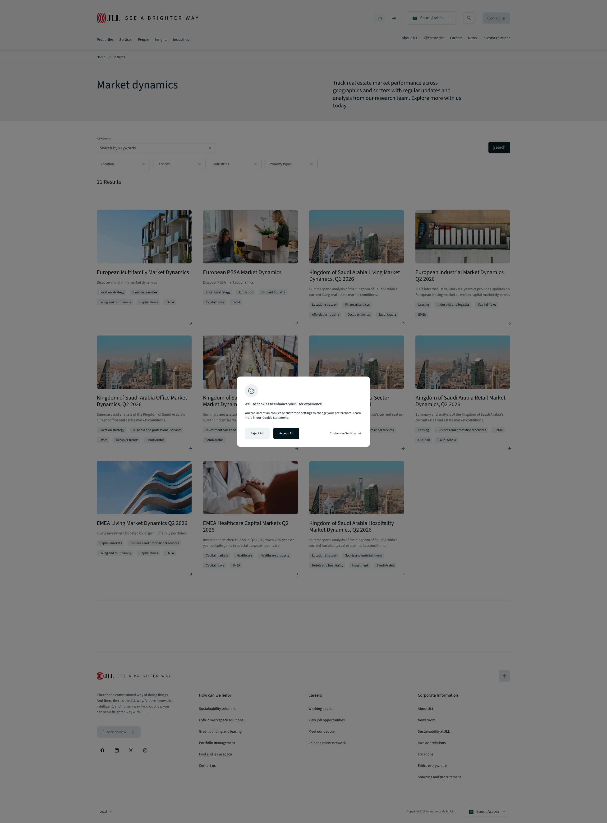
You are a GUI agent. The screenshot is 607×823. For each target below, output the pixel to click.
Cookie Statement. (275, 417)
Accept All (286, 433)
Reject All (257, 433)
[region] (303, 412)
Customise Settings (346, 433)
